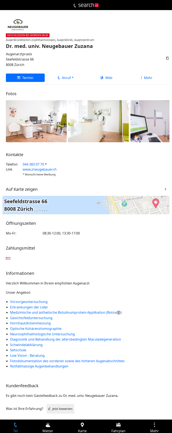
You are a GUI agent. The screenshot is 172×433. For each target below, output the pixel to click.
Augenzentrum (84, 40)
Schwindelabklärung (26, 344)
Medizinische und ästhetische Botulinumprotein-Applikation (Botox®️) (66, 312)
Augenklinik (65, 40)
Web (108, 77)
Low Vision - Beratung (27, 355)
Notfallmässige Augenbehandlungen (39, 366)
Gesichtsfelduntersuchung (31, 318)
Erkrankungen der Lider (29, 307)
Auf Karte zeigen (22, 189)
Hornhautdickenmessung (30, 323)
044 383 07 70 (33, 164)
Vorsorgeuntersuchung (29, 301)
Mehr (148, 77)
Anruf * (68, 77)
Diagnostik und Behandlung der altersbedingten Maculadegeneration (65, 339)
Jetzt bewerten (62, 409)
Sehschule (18, 350)
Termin (27, 77)
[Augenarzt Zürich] (36, 120)
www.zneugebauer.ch (40, 169)
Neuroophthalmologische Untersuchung (42, 334)
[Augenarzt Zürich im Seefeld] (98, 120)
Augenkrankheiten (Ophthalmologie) (30, 40)
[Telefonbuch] (75, 6)
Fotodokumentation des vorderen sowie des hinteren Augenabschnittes (67, 361)
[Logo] (88, 5)
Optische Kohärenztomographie (35, 328)
